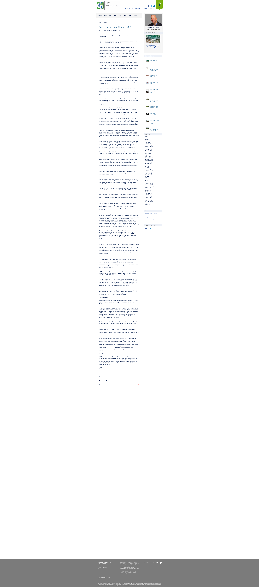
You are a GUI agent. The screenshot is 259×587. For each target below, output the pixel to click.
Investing (151, 213)
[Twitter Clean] (157, 563)
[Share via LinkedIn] (106, 380)
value (146, 219)
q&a (150, 217)
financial (153, 215)
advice (155, 213)
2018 (100, 376)
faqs (150, 215)
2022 (125, 15)
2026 (105, 15)
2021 (130, 15)
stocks (158, 217)
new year (147, 217)
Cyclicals (147, 213)
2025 (110, 15)
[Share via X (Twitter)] (103, 380)
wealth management (152, 219)
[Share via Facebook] (99, 380)
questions (154, 217)
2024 (115, 15)
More (134, 15)
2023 (120, 15)
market (157, 215)
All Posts (100, 15)
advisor (146, 215)
